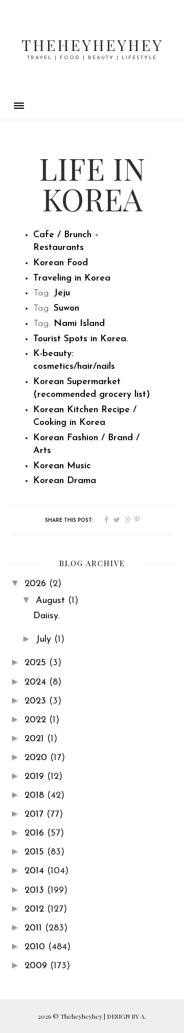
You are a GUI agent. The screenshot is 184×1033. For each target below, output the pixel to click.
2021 (36, 739)
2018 (36, 795)
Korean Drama (64, 481)
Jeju (62, 293)
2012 (36, 909)
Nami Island (79, 324)
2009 (37, 966)
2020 (37, 758)
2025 (37, 663)
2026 (37, 584)
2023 (37, 701)
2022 (37, 720)
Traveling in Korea (71, 278)
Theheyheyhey (92, 45)
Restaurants (58, 248)
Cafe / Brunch (62, 235)
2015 (36, 852)
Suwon (66, 308)
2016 (36, 833)
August (52, 601)
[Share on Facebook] (106, 520)
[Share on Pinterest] (137, 520)
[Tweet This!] (116, 520)
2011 (35, 928)
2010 (36, 947)
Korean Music (62, 466)
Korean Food (62, 263)
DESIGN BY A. (126, 1016)
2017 (36, 814)
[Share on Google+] (128, 520)
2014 (36, 871)
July (45, 639)
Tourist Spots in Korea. (80, 339)
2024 (37, 682)
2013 (36, 890)
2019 (36, 777)
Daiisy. (46, 616)
